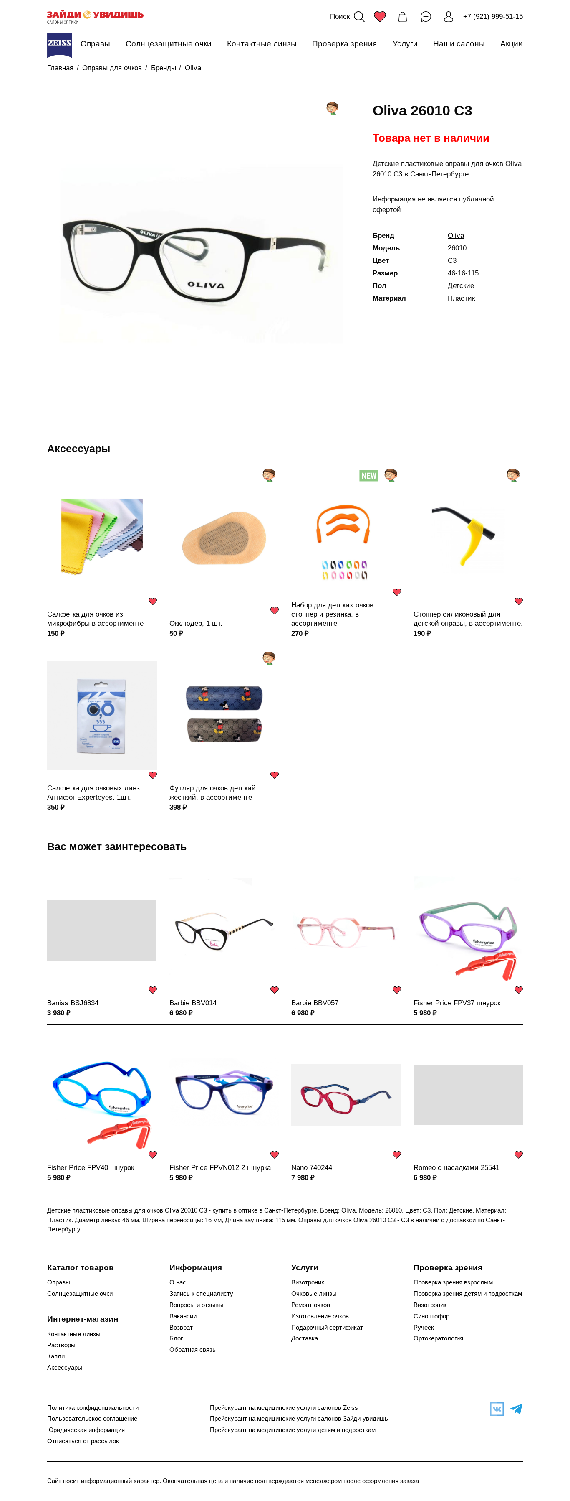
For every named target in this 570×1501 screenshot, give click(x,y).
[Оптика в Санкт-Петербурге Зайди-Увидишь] (95, 17)
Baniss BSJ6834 (72, 1003)
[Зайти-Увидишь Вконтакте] (495, 1409)
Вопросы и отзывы (196, 1305)
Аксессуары (78, 448)
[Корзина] (402, 16)
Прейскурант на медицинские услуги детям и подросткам (293, 1430)
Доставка (304, 1338)
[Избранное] (379, 16)
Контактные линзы (262, 43)
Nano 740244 (311, 1168)
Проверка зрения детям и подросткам (468, 1293)
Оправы (95, 43)
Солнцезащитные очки (169, 43)
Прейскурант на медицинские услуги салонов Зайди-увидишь (299, 1418)
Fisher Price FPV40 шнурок (90, 1168)
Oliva (193, 68)
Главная (60, 68)
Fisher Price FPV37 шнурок (457, 1003)
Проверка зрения (344, 43)
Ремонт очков (310, 1305)
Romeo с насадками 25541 (456, 1168)
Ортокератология (438, 1338)
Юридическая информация (86, 1430)
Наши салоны (459, 43)
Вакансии (183, 1316)
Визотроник (307, 1282)
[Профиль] (448, 16)
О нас (177, 1282)
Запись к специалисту (201, 1293)
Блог (176, 1338)
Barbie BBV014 (193, 1003)
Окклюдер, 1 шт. (195, 623)
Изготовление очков (320, 1316)
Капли (56, 1356)
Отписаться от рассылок (83, 1441)
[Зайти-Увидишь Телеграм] (514, 1409)
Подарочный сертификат (327, 1327)
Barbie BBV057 (314, 1003)
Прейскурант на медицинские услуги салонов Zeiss (284, 1407)
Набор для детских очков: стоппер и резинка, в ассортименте (333, 614)
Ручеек (424, 1327)
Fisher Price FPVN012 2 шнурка (220, 1168)
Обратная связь (192, 1349)
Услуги (405, 43)
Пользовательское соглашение (92, 1418)
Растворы (61, 1345)
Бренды (163, 68)
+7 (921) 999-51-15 (493, 16)
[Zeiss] (59, 45)
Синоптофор (431, 1316)
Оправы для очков (112, 68)
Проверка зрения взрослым (453, 1282)
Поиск (340, 16)
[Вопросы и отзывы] (425, 16)
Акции (511, 43)
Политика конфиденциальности (93, 1407)
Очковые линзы (314, 1293)
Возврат (181, 1327)
